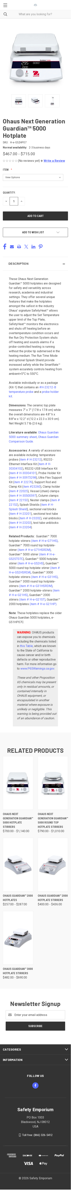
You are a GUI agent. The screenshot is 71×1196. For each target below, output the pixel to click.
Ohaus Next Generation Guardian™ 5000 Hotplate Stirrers (18, 820)
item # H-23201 (20, 514)
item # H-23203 (20, 523)
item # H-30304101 (23, 473)
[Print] (19, 247)
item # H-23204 (20, 527)
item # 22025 (19, 491)
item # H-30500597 (23, 495)
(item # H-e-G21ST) (32, 599)
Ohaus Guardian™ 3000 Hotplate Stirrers (18, 971)
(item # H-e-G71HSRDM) (34, 550)
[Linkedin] (33, 247)
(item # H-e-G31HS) (44, 577)
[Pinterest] (40, 247)
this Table (26, 646)
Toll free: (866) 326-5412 (37, 1135)
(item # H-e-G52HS (30, 563)
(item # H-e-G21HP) (43, 604)
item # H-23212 (30, 459)
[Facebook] (5, 247)
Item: (6, 169)
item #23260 (31, 486)
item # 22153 (19, 500)
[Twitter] (26, 247)
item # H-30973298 (23, 477)
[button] (53, 161)
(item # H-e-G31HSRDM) (35, 586)
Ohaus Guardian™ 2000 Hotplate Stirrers (53, 898)
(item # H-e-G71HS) (44, 541)
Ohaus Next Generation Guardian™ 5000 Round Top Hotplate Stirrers (53, 820)
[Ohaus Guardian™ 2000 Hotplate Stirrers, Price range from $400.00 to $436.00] (53, 865)
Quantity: (9, 192)
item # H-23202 (30, 518)
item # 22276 (23, 482)
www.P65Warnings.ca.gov (37, 668)
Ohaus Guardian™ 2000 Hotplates (18, 898)
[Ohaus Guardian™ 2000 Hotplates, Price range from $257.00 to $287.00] (18, 865)
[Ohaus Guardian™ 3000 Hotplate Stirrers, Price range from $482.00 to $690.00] (18, 938)
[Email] (12, 247)
